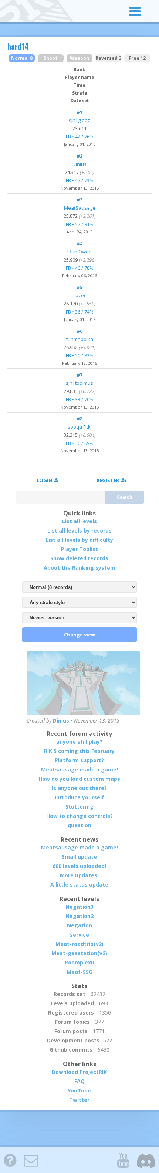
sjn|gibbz (79, 120)
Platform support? (79, 760)
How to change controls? (79, 815)
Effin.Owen (79, 251)
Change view (79, 634)
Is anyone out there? (79, 788)
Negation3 (79, 906)
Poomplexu (79, 962)
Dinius (79, 164)
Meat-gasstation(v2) (79, 953)
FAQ (79, 1081)
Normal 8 (22, 58)
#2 (79, 156)
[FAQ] (10, 1160)
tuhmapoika (79, 339)
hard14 (18, 46)
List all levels (79, 521)
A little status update (79, 884)
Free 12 (137, 58)
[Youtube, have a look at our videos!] (123, 1160)
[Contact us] (31, 1160)
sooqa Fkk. (80, 426)
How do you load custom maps (79, 778)
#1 (79, 112)
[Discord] (146, 1160)
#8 (79, 419)
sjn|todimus (79, 383)
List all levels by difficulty (79, 539)
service (79, 934)
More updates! (79, 875)
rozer (80, 295)
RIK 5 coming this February (79, 750)
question (79, 825)
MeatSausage (79, 207)
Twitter (79, 1099)
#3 (79, 200)
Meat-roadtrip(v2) (79, 943)
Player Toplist (79, 549)
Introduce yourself (79, 797)
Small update (79, 856)
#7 (79, 375)
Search (124, 497)
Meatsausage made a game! (79, 769)
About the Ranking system (79, 567)
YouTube (79, 1090)
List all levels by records (79, 530)
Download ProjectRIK (79, 1071)
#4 (79, 243)
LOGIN (45, 480)
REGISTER (109, 480)
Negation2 (79, 916)
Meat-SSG (79, 971)
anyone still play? (79, 741)
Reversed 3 (108, 58)
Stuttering (79, 806)
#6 (79, 331)
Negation (79, 925)
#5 (79, 287)
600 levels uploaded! (79, 865)
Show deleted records (79, 558)
